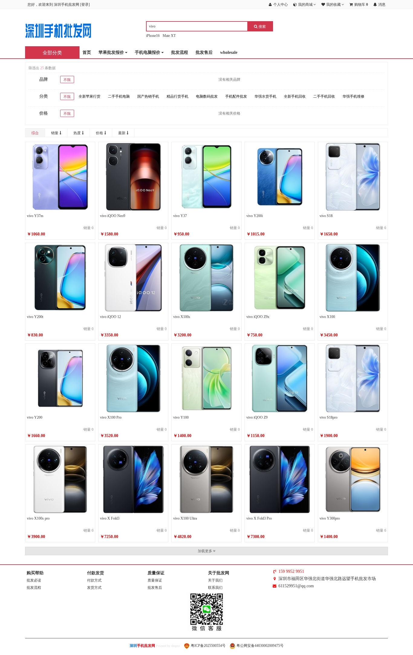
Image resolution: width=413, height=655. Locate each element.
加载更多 (205, 551)
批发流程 (179, 52)
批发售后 (204, 52)
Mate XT (169, 36)
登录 (85, 4)
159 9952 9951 (291, 571)
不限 (67, 80)
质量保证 (155, 580)
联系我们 (215, 587)
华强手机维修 (353, 96)
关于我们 (215, 580)
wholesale (228, 52)
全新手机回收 (295, 96)
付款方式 (94, 580)
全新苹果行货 (89, 96)
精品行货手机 (177, 96)
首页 (87, 52)
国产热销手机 (148, 96)
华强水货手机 (265, 96)
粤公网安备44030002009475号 (260, 646)
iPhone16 (153, 36)
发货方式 (94, 587)
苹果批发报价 (112, 52)
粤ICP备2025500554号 (208, 646)
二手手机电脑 (119, 96)
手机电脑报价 (148, 52)
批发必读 (34, 580)
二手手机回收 (324, 96)
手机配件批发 (236, 96)
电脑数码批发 (207, 96)
